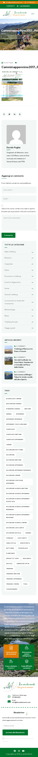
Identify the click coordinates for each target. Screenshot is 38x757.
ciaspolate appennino (14, 439)
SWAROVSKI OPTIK (23, 563)
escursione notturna (14, 450)
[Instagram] (19, 751)
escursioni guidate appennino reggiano (17, 516)
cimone (9, 444)
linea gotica (11, 543)
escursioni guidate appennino (17, 493)
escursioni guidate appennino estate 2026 (17, 500)
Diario (7, 270)
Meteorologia (10, 310)
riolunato (27, 558)
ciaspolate (10, 429)
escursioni (10, 455)
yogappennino (11, 589)
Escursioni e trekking (13, 276)
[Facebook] (14, 751)
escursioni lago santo (15, 528)
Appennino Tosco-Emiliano (16, 424)
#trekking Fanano (13, 409)
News (7, 316)
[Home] (19, 685)
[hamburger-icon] (32, 13)
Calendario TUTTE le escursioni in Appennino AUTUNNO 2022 (19, 36)
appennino (20, 414)
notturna (10, 548)
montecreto (25, 543)
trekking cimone (12, 584)
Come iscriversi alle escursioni (11, 653)
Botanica (8, 258)
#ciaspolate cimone (13, 398)
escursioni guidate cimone (16, 522)
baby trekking (10, 252)
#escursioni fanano (13, 403)
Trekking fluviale (11, 322)
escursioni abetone (13, 460)
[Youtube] (23, 751)
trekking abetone (13, 573)
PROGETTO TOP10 (12, 558)
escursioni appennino (14, 465)
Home (3, 34)
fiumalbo (9, 538)
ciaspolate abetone (14, 434)
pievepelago (23, 548)
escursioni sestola (13, 533)
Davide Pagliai (8, 63)
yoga (25, 584)
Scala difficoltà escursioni (26, 667)
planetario (10, 553)
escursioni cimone (13, 475)
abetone (27, 409)
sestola (9, 563)
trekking (9, 568)
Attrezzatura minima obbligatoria (27, 654)
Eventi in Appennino (13, 282)
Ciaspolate (9, 264)
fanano (28, 533)
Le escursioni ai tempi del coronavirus (14, 302)
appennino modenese (14, 419)
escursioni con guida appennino (14, 482)
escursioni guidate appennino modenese (17, 508)
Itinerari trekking (11, 294)
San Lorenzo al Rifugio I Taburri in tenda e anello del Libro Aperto (23, 377)
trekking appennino (14, 579)
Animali (9, 414)
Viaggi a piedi (10, 328)
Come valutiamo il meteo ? (11, 667)
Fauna (7, 288)
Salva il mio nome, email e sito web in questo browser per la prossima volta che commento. (19, 210)
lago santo (22, 538)
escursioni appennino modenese (18, 470)
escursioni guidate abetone (17, 488)
